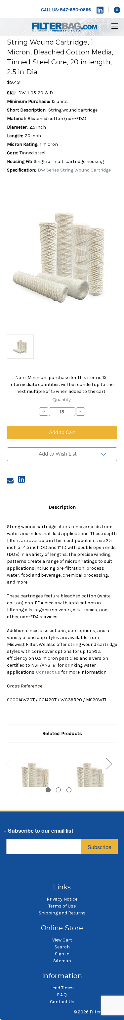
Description (62, 507)
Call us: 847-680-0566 (66, 10)
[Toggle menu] (111, 26)
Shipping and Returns (62, 913)
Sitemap (62, 961)
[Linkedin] (100, 10)
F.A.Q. (62, 995)
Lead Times (62, 988)
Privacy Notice (62, 899)
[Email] (10, 480)
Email (13, 832)
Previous (8, 763)
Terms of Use (62, 906)
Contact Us (62, 1001)
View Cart (62, 940)
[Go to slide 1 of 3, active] (48, 789)
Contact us (48, 672)
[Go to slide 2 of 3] (58, 789)
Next (108, 763)
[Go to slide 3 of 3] (68, 789)
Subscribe (99, 847)
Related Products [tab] (62, 733)
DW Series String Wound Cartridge (74, 170)
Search (62, 947)
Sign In (62, 954)
